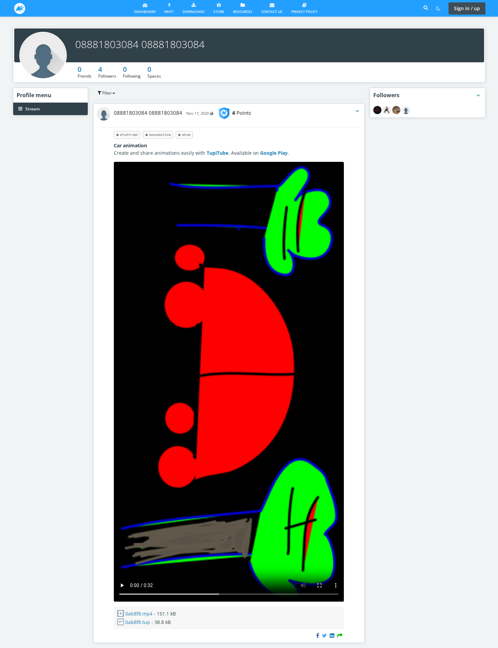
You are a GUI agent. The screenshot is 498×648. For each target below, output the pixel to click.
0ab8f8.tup (137, 622)
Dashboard (144, 11)
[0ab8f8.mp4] (229, 600)
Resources (242, 11)
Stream (32, 109)
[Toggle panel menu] (478, 95)
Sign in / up (467, 8)
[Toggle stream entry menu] (357, 111)
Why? (169, 11)
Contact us (272, 11)
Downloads (194, 11)
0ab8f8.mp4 (138, 613)
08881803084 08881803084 (140, 44)
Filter (106, 93)
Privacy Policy (304, 11)
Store (218, 11)
